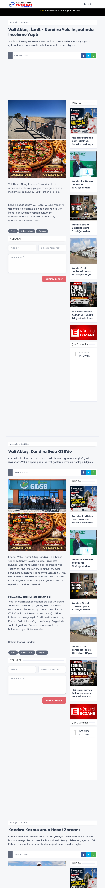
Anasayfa (14, 22)
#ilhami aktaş (27, 231)
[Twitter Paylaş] (88, 55)
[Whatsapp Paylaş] (93, 55)
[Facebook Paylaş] (83, 55)
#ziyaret (42, 231)
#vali (13, 231)
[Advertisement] (52, 84)
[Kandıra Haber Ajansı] (21, 4)
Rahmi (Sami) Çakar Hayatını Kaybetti (60, 10)
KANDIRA (25, 22)
